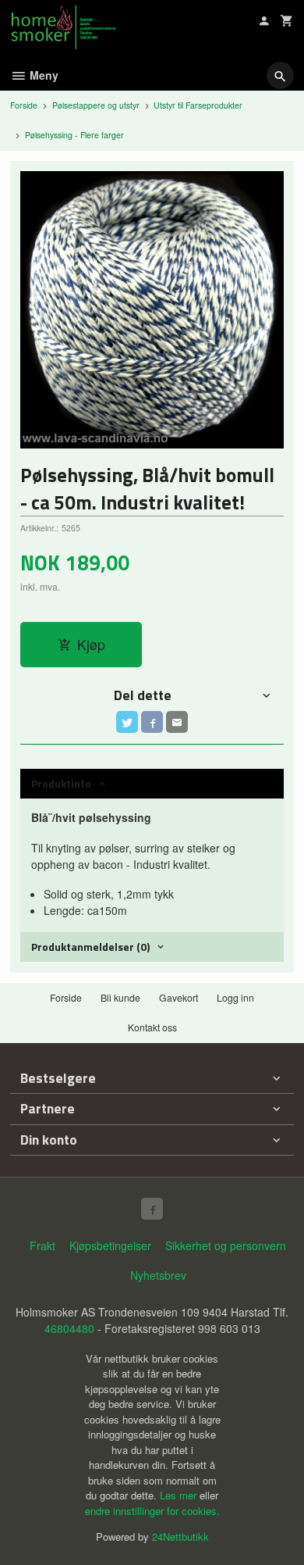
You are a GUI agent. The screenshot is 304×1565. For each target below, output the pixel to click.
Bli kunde (120, 997)
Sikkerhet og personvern (225, 1245)
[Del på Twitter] (127, 722)
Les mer (180, 1495)
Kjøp (91, 644)
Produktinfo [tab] (61, 783)
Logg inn (235, 997)
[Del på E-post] (177, 722)
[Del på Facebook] (152, 722)
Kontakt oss (152, 1027)
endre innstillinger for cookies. (152, 1510)
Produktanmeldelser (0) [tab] (90, 946)
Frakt (42, 1245)
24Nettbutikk (180, 1536)
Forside (23, 105)
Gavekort (178, 997)
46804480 (69, 1328)
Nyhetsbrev (158, 1275)
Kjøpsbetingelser (110, 1245)
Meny (42, 75)
